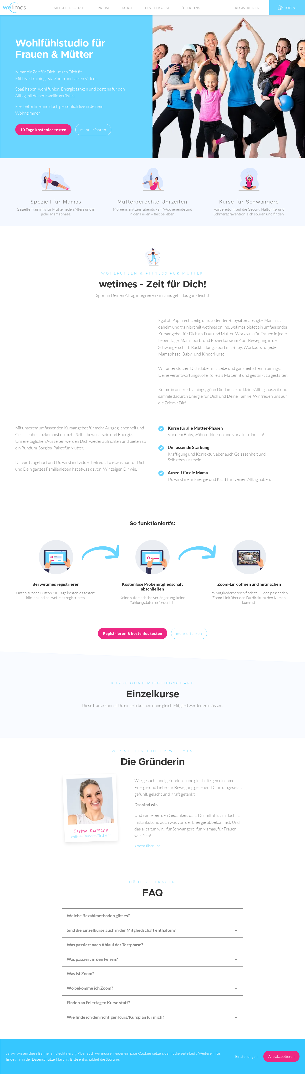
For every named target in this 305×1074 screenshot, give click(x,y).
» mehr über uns (147, 845)
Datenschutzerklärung (50, 1059)
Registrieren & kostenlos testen (132, 633)
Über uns (191, 8)
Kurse (128, 8)
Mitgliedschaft (70, 8)
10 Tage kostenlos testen (43, 129)
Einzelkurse (157, 8)
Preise (104, 8)
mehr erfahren (93, 129)
